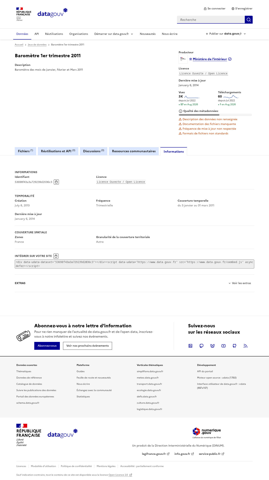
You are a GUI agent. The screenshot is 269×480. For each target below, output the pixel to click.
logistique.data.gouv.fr (149, 409)
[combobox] (215, 20)
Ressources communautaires (134, 151)
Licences (21, 466)
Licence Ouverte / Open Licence (203, 73)
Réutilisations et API (58, 151)
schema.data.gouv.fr (27, 403)
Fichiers (25, 151)
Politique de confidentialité (76, 466)
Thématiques (23, 371)
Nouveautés (148, 34)
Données (22, 34)
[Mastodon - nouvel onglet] (201, 346)
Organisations (78, 34)
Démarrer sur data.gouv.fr (111, 34)
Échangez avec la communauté (94, 390)
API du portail (205, 371)
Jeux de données (37, 44)
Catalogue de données (29, 384)
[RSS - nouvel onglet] (246, 346)
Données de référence (29, 377)
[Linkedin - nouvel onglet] (190, 346)
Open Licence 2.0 (118, 475)
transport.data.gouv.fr (149, 384)
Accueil (19, 44)
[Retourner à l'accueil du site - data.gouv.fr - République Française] (62, 435)
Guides (80, 371)
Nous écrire (169, 34)
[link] (214, 9)
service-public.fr (210, 454)
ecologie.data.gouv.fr (149, 390)
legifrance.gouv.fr (154, 454)
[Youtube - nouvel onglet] (223, 346)
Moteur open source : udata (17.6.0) (217, 377)
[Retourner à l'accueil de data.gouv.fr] (52, 13)
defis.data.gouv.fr (147, 396)
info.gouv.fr (182, 454)
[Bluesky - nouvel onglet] (212, 346)
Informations (174, 151)
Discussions (93, 151)
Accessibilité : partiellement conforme (142, 466)
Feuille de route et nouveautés (94, 377)
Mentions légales (106, 466)
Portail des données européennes (35, 396)
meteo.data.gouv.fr (148, 377)
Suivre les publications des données (36, 390)
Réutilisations (54, 34)
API (36, 34)
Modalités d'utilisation (43, 466)
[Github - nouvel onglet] (234, 346)
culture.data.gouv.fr (148, 403)
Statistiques (83, 396)
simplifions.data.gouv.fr (150, 371)
